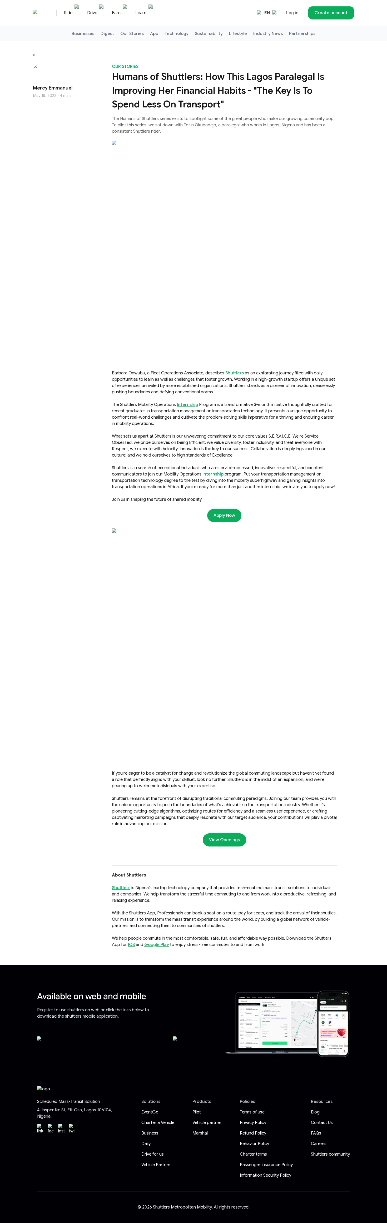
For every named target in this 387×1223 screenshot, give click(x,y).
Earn (116, 13)
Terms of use (252, 1112)
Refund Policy (253, 1133)
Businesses (83, 33)
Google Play (156, 944)
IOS (131, 944)
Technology (176, 33)
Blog (315, 1112)
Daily (146, 1143)
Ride (68, 13)
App (154, 33)
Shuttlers (234, 373)
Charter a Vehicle (157, 1122)
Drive (92, 13)
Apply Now (224, 515)
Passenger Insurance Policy (266, 1164)
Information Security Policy (265, 1175)
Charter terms (253, 1154)
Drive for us (152, 1154)
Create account (331, 13)
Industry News (268, 33)
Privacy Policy (253, 1122)
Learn (140, 13)
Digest (107, 33)
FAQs (316, 1133)
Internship (187, 404)
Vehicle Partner (155, 1164)
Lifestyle (238, 33)
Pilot (196, 1112)
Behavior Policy (254, 1143)
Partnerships (302, 33)
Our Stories (132, 33)
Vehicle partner (206, 1122)
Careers (318, 1143)
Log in (292, 13)
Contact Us (322, 1122)
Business (149, 1133)
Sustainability (209, 33)
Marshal (200, 1133)
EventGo (149, 1112)
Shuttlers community (330, 1154)
